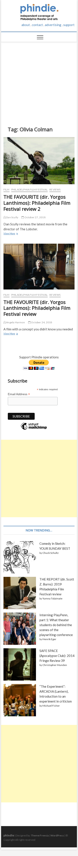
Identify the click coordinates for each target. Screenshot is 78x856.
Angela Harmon (15, 322)
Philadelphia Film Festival (29, 189)
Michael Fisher (51, 705)
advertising (53, 25)
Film (6, 189)
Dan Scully (12, 217)
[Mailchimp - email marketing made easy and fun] (34, 429)
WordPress (57, 835)
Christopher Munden (54, 665)
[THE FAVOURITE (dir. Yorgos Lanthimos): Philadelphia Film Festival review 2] (39, 160)
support (69, 25)
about (25, 25)
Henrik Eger (49, 639)
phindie (8, 835)
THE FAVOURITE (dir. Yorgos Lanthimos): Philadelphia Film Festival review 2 (36, 202)
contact (37, 25)
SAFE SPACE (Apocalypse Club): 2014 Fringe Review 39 (57, 656)
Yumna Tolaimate (52, 598)
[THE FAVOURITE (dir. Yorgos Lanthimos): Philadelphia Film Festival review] (39, 266)
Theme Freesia (40, 835)
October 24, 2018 (41, 322)
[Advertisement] (39, 81)
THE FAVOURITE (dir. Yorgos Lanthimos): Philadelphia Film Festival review (36, 308)
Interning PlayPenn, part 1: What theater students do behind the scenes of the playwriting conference (56, 625)
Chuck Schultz (50, 552)
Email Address (19, 394)
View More (10, 234)
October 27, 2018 (34, 217)
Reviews (54, 189)
